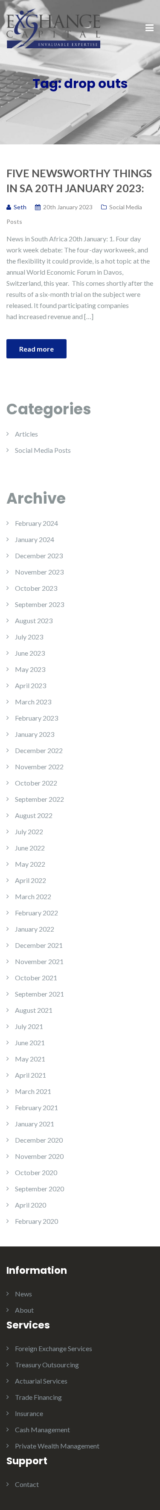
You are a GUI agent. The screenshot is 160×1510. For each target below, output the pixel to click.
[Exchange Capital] (53, 27)
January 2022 (34, 929)
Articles (26, 434)
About (24, 1310)
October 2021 (36, 977)
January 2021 (34, 1124)
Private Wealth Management (57, 1446)
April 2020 (30, 1205)
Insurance (29, 1413)
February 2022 (36, 913)
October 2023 (36, 588)
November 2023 (39, 572)
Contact (27, 1484)
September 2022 (39, 799)
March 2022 (33, 896)
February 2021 (36, 1107)
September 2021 (39, 994)
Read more (36, 349)
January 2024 (34, 539)
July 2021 (29, 1026)
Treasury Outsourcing (47, 1364)
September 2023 (39, 604)
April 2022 (30, 880)
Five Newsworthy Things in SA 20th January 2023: (79, 180)
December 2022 (39, 750)
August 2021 (33, 1010)
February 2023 (36, 718)
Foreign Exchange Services (53, 1348)
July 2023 (29, 637)
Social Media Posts (43, 450)
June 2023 (30, 653)
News (23, 1294)
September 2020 (39, 1189)
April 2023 (30, 685)
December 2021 (39, 945)
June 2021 (30, 1042)
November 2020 (39, 1156)
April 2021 (30, 1075)
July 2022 (29, 831)
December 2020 (39, 1140)
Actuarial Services (41, 1381)
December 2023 (39, 555)
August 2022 (33, 815)
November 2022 (39, 766)
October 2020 (36, 1172)
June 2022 (30, 848)
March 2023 (33, 702)
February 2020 (36, 1221)
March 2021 (33, 1091)
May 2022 (30, 864)
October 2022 (36, 783)
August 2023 (33, 620)
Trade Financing (38, 1397)
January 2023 (34, 734)
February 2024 (36, 523)
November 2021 (39, 961)
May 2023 (30, 669)
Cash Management (42, 1429)
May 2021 (30, 1059)
